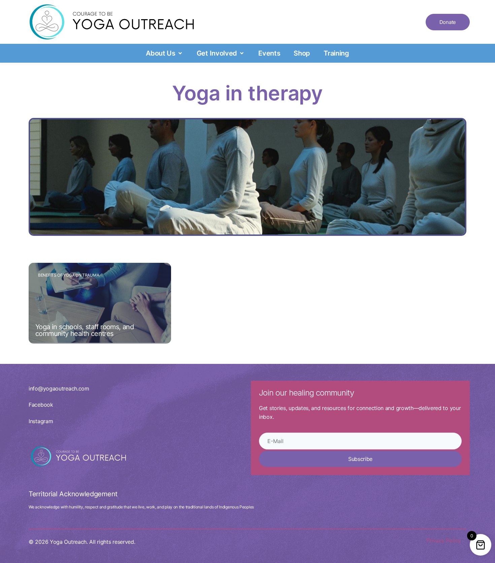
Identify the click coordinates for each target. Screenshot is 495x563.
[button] (164, 53)
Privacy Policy (443, 540)
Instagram (41, 421)
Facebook (41, 404)
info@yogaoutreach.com (59, 388)
